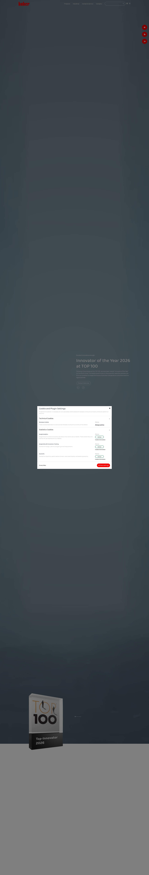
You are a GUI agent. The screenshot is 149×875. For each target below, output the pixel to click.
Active (99, 437)
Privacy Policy (42, 465)
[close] (109, 408)
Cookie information (100, 439)
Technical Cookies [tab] (46, 418)
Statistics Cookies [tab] (46, 430)
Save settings (104, 465)
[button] (74, 418)
